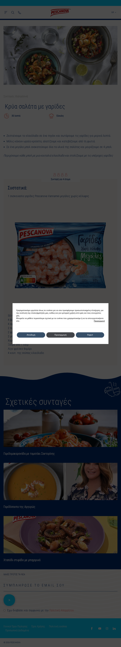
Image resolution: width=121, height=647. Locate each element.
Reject (90, 334)
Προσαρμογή (99, 321)
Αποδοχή (31, 334)
